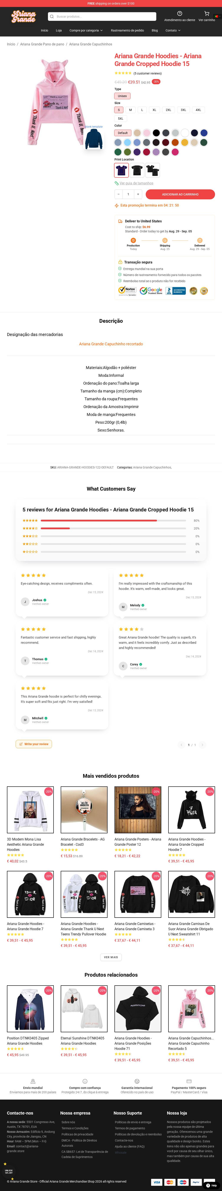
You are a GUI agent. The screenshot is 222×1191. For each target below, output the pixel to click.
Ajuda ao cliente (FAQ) (130, 1146)
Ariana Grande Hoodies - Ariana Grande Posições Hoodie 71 (133, 1043)
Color (118, 125)
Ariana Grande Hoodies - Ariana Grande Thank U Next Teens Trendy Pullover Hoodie (83, 929)
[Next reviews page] (202, 745)
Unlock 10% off (9, 1171)
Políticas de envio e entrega (133, 1122)
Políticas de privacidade (77, 1134)
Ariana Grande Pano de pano (42, 44)
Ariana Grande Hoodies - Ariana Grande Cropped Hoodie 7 (186, 844)
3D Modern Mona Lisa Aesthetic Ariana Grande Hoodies (25, 844)
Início (11, 44)
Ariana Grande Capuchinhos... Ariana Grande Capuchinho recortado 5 (191, 1043)
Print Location (124, 159)
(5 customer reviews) (148, 73)
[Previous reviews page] (181, 745)
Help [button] (214, 1185)
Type (117, 89)
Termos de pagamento (130, 1128)
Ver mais (111, 957)
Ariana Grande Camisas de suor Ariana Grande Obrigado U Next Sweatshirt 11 (190, 929)
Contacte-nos (124, 1140)
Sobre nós (68, 1122)
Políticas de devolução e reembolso (138, 1134)
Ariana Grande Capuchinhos (90, 44)
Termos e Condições (75, 1128)
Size (117, 103)
